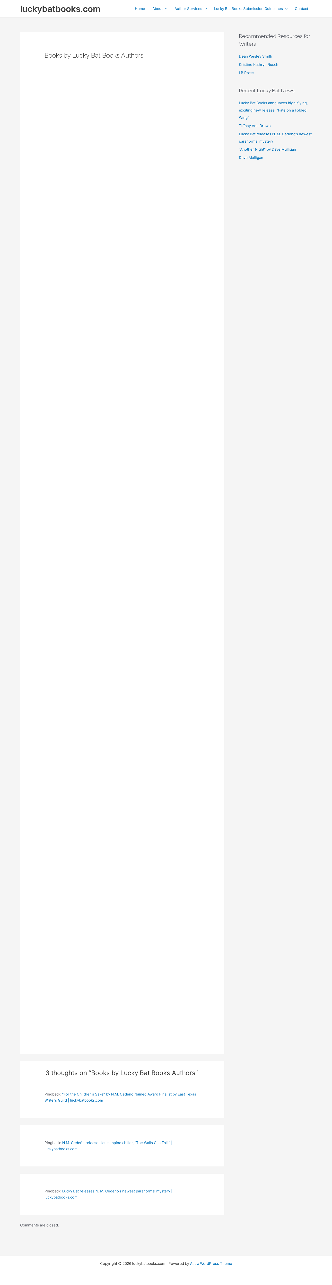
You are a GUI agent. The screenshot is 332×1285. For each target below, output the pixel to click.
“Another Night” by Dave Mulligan (267, 149)
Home (140, 8)
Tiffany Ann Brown (255, 125)
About (157, 8)
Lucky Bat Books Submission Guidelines (248, 8)
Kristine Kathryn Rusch (258, 64)
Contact (301, 8)
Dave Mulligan (251, 157)
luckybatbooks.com (60, 9)
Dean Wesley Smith (255, 56)
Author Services (188, 8)
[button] (165, 8)
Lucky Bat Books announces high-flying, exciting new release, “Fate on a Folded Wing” (273, 110)
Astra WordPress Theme (211, 1263)
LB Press (246, 72)
